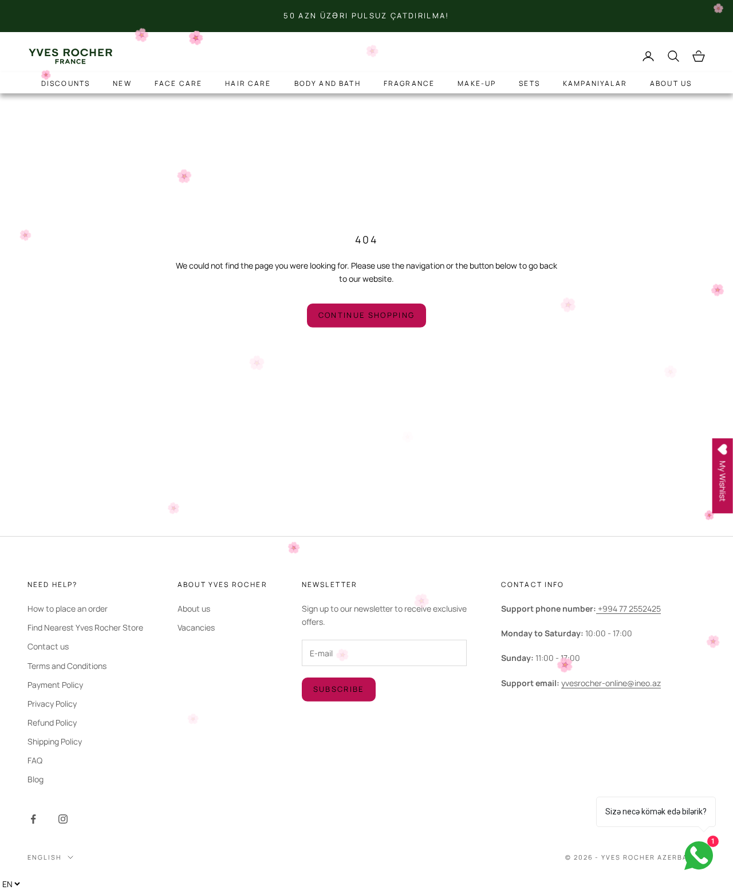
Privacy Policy (52, 703)
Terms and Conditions (67, 665)
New (122, 83)
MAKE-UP (477, 83)
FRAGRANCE (409, 83)
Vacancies (196, 627)
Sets (529, 83)
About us (671, 83)
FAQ (34, 760)
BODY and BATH (327, 83)
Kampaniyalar (595, 83)
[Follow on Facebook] (33, 819)
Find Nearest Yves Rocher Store (85, 627)
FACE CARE (178, 83)
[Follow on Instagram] (63, 819)
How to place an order (67, 608)
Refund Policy (52, 722)
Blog (35, 779)
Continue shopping (366, 315)
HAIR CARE (248, 83)
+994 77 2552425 (628, 608)
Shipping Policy (54, 741)
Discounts (65, 83)
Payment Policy (55, 684)
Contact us (48, 646)
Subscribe (338, 689)
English (44, 857)
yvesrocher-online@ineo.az (611, 683)
